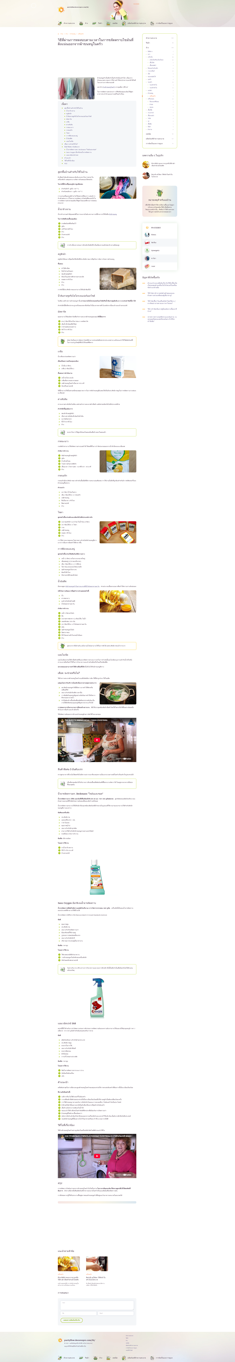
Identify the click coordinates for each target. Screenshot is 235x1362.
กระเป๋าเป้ (151, 113)
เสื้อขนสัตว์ (153, 65)
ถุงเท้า (149, 79)
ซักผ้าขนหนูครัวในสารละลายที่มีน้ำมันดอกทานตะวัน (82, 586)
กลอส (153, 266)
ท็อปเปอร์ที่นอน (154, 101)
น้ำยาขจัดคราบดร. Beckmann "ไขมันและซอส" (81, 149)
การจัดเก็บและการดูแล (164, 23)
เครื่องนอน (151, 99)
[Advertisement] (97, 62)
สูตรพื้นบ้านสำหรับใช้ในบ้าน (73, 108)
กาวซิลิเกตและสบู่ (72, 136)
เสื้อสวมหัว (151, 115)
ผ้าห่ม (151, 104)
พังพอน (153, 235)
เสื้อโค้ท (152, 62)
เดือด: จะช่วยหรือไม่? (71, 144)
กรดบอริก (69, 130)
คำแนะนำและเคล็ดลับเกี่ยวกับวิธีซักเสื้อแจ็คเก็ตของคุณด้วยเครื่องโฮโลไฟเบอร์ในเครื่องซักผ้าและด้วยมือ (162, 285)
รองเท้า (150, 82)
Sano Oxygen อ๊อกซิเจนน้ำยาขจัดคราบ (79, 152)
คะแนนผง (136, 4)
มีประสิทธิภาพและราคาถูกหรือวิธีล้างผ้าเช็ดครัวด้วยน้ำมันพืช (68, 1279)
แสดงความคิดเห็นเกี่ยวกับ (71, 1320)
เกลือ (67, 122)
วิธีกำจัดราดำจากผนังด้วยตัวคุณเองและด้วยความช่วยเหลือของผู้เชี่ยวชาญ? (161, 294)
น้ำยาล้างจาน (70, 111)
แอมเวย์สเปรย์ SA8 (72, 155)
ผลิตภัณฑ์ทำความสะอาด (137, 23)
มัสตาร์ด (69, 119)
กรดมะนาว (69, 127)
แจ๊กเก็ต (150, 57)
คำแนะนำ (67, 158)
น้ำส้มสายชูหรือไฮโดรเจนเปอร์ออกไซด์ (78, 116)
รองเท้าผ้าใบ (153, 85)
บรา (149, 54)
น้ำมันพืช (69, 138)
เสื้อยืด (150, 124)
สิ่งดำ (149, 127)
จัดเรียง (153, 243)
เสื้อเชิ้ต (150, 110)
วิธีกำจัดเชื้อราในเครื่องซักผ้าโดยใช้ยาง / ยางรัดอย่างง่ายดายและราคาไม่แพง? (162, 302)
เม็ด (149, 74)
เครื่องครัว (61, 1274)
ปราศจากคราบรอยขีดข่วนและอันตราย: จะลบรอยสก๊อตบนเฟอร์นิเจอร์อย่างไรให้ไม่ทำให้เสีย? (162, 319)
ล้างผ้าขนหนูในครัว (109, 87)
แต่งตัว (150, 90)
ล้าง (86, 23)
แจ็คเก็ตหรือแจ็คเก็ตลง (156, 60)
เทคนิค (115, 23)
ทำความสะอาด (69, 23)
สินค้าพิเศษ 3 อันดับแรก (72, 147)
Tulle (149, 118)
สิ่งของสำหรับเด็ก (153, 68)
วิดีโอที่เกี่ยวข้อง (69, 161)
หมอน (151, 107)
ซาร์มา (153, 258)
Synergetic (155, 250)
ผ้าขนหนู (150, 93)
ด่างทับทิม (69, 125)
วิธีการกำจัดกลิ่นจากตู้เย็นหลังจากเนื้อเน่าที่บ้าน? (162, 310)
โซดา (68, 133)
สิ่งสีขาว (150, 51)
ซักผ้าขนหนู (113, 214)
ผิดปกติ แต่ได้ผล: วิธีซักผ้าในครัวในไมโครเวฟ (95, 1279)
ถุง (148, 121)
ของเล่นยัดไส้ (152, 76)
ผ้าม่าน (150, 129)
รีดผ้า (100, 23)
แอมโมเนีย (69, 141)
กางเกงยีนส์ (151, 71)
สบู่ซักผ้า (69, 113)
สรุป (65, 163)
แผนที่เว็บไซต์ (129, 1350)
